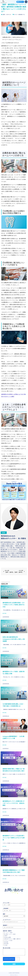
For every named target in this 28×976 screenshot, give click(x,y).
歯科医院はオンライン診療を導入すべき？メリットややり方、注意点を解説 (13, 803)
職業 (4, 914)
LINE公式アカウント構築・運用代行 (12, 939)
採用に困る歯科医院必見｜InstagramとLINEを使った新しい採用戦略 (14, 639)
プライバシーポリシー (14, 974)
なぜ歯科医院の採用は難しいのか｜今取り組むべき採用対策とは (13, 705)
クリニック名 (6, 902)
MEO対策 (6, 943)
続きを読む (5, 613)
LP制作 (5, 936)
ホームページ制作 (8, 932)
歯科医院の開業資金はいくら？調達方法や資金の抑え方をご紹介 (13, 871)
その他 (5, 945)
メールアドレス (6, 919)
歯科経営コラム (22, 14)
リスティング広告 (8, 940)
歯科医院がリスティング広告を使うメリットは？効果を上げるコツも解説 (13, 838)
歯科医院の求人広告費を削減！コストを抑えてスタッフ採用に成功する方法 (13, 605)
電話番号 (5, 925)
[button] (4, 532)
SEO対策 (6, 942)
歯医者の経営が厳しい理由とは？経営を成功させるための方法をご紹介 (13, 770)
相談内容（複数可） (7, 930)
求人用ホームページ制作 (9, 934)
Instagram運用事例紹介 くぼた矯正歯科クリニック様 (13, 737)
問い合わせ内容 (6, 948)
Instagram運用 (7, 937)
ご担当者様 (5, 908)
